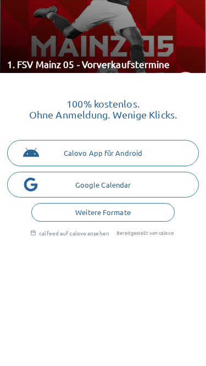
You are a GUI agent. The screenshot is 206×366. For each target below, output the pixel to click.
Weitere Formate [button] (103, 212)
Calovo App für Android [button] (103, 152)
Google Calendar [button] (103, 184)
